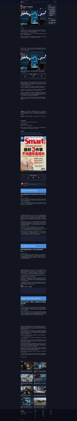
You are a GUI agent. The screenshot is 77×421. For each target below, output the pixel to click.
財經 (22, 3)
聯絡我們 (55, 0)
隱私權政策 (21, 419)
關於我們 (53, 0)
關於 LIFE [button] (51, 410)
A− (39, 8)
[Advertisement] (33, 43)
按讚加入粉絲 (34, 171)
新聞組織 (43, 416)
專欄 (35, 417)
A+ (41, 8)
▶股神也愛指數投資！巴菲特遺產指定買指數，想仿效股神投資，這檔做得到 (31, 134)
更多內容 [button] (43, 410)
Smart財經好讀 (28, 171)
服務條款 (23, 419)
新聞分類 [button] (35, 410)
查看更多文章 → (25, 185)
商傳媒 (21, 253)
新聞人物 (43, 415)
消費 (35, 416)
